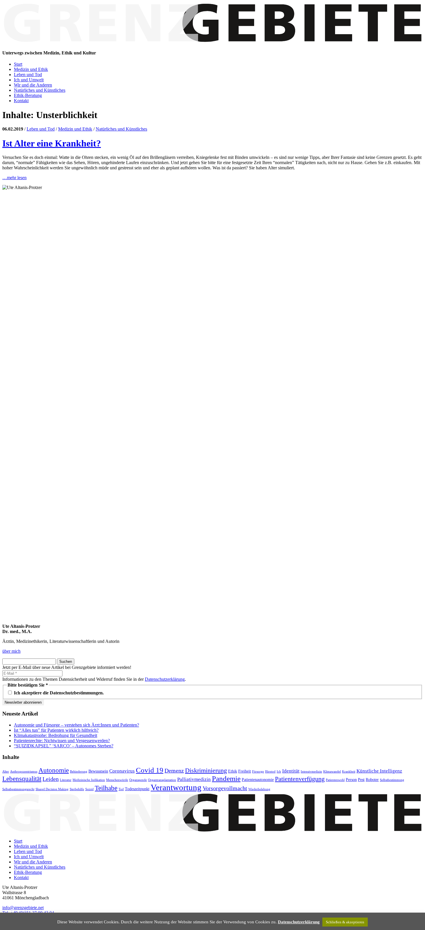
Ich (279, 771)
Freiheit (244, 771)
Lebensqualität (21, 778)
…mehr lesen (14, 177)
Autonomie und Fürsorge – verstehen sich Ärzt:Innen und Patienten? (76, 724)
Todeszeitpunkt (137, 788)
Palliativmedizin (194, 779)
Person (351, 779)
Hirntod (270, 771)
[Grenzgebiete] (212, 41)
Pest (361, 779)
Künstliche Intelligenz (379, 771)
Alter (5, 771)
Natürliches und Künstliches (39, 90)
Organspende (138, 780)
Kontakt (21, 100)
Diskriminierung (206, 770)
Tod (121, 789)
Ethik (232, 771)
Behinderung (78, 771)
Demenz (174, 770)
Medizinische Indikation (89, 780)
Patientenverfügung (300, 778)
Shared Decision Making (52, 789)
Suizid (89, 789)
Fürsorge (258, 771)
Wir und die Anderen (33, 84)
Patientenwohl (335, 780)
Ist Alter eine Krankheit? (51, 143)
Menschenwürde (117, 780)
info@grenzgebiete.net (23, 907)
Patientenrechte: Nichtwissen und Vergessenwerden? (62, 740)
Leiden (50, 779)
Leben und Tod (28, 74)
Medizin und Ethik (31, 69)
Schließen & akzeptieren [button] (345, 922)
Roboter (372, 779)
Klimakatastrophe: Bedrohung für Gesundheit (55, 735)
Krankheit (348, 771)
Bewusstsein (98, 771)
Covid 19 (149, 770)
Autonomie (53, 770)
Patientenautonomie (258, 779)
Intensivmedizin (311, 771)
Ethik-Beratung (28, 95)
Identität (291, 771)
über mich (11, 651)
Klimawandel (332, 771)
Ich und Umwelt (29, 79)
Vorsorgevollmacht (225, 788)
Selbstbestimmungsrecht (18, 789)
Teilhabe (106, 788)
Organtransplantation (162, 780)
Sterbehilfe (77, 789)
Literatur (65, 780)
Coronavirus (122, 771)
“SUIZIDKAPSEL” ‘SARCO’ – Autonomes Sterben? (63, 745)
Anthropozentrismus (23, 771)
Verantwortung (176, 787)
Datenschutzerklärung (165, 679)
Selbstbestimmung (392, 780)
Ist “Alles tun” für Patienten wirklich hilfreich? (56, 730)
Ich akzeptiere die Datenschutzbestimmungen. (58, 692)
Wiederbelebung (259, 789)
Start (18, 64)
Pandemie (226, 778)
